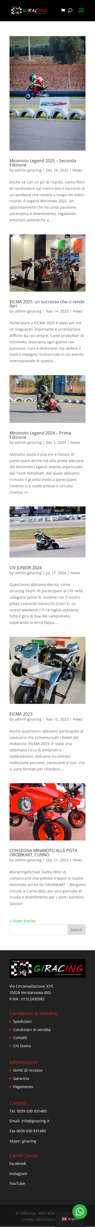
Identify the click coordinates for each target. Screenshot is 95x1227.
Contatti (20, 1037)
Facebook (18, 1163)
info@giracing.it (35, 1120)
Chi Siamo (22, 1045)
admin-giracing (28, 170)
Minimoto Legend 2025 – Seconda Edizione (43, 163)
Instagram (18, 1173)
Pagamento (23, 1086)
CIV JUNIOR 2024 (26, 568)
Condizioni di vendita (32, 1029)
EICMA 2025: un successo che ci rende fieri (47, 304)
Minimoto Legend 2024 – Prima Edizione (40, 435)
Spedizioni (22, 1021)
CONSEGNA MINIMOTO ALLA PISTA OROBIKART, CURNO (43, 853)
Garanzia (21, 1078)
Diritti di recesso (27, 1070)
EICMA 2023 (21, 714)
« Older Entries (23, 920)
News (77, 170)
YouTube (17, 1183)
